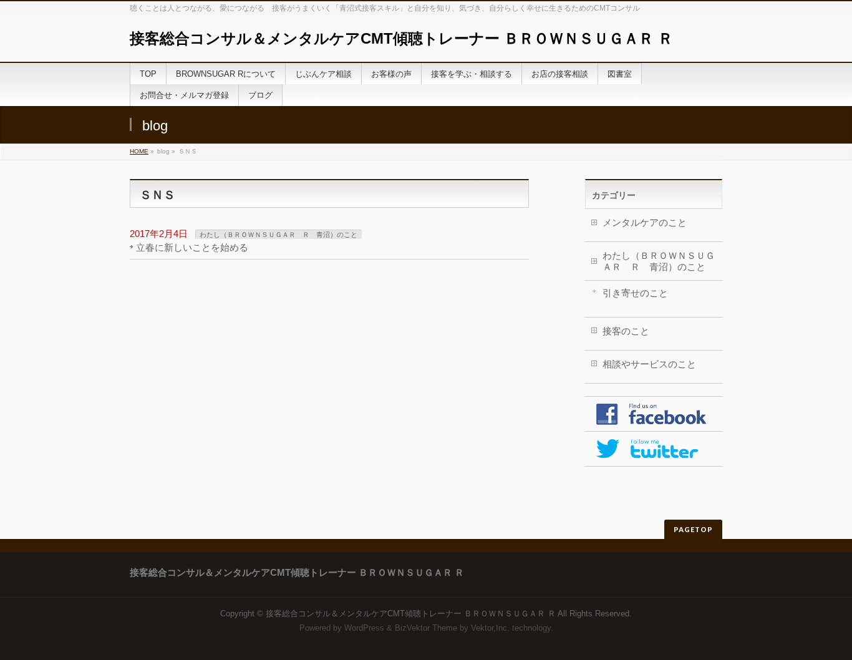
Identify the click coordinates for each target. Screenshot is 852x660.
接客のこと (626, 331)
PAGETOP (693, 529)
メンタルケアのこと (645, 222)
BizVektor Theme (426, 628)
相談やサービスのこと (649, 364)
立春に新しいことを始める (192, 247)
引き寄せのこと (635, 293)
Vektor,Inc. (490, 628)
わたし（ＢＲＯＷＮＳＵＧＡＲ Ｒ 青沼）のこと (278, 234)
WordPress (364, 628)
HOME (139, 151)
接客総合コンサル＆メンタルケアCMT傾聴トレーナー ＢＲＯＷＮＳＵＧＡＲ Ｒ (401, 38)
